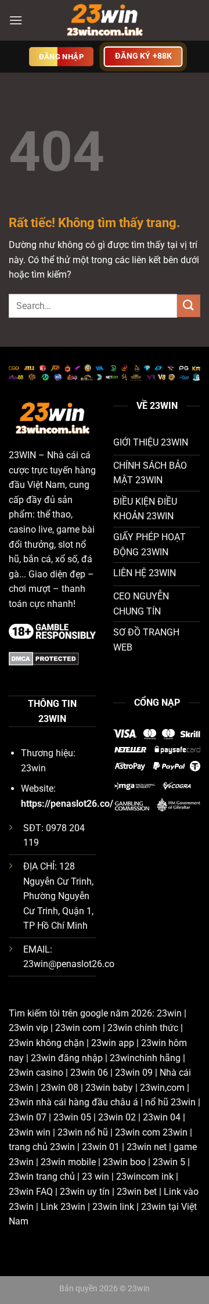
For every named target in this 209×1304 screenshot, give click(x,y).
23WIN (22, 455)
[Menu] (16, 20)
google (94, 1013)
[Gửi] (188, 305)
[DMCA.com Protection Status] (44, 657)
